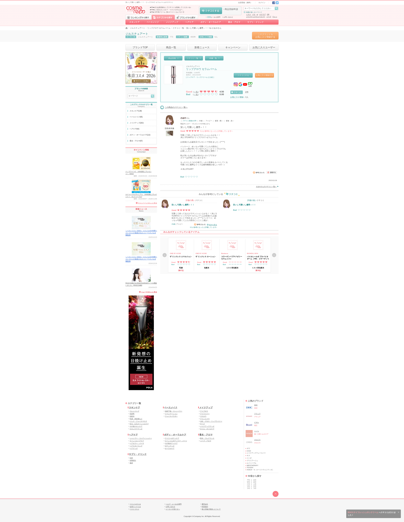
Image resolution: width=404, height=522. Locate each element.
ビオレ (256, 422)
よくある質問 (215, 17)
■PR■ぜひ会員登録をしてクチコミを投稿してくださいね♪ (170, 7)
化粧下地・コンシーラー (173, 411)
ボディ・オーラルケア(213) (140, 135)
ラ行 (248, 488)
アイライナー (205, 414)
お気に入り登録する (264, 75)
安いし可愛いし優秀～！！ (183, 205)
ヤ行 (254, 486)
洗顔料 (132, 414)
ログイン (261, 2)
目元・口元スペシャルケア (139, 424)
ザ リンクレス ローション (206, 256)
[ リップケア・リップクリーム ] (197, 77)
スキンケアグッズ (136, 429)
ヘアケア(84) (134, 129)
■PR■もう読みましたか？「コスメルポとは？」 (167, 10)
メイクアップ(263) (136, 123)
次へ (274, 255)
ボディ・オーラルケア (210, 22)
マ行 (248, 486)
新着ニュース (202, 47)
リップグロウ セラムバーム (158, 28)
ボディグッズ (169, 446)
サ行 (248, 482)
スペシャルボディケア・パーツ (176, 441)
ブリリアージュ (252, 460)
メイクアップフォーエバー (255, 17)
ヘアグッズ (134, 448)
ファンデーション (171, 414)
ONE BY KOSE (175, 253)
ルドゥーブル (251, 463)
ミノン (256, 431)
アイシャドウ (205, 419)
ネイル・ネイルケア (207, 429)
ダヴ (248, 448)
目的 (131, 458)
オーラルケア (169, 448)
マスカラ (203, 416)
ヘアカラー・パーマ (137, 443)
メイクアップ (172, 22)
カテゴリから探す (163, 17)
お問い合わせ (228, 17)
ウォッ (274, 17)
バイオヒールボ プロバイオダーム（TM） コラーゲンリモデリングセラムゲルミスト (258, 258)
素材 (131, 463)
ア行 (248, 480)
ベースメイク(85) (136, 117)
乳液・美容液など (136, 419)
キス (248, 455)
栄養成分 (133, 460)
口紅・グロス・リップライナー (211, 421)
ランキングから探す (138, 17)
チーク (202, 424)
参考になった (258, 172)
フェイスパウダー (171, 416)
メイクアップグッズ (207, 426)
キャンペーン (233, 47)
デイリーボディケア (172, 438)
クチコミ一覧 (178, 28)
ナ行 (248, 484)
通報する (272, 172)
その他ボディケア (171, 443)
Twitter (277, 2)
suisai (249, 451)
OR (268, 14)
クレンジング (134, 411)
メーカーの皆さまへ (173, 509)
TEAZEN (250, 467)
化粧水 (132, 416)
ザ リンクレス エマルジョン (181, 256)
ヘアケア (189, 22)
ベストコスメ (134, 509)
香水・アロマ (234, 22)
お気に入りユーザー (263, 47)
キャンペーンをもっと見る (147, 203)
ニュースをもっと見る (149, 292)
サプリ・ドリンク (255, 22)
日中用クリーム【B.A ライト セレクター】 (169, 12)
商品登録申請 (231, 9)
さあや (183, 118)
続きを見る (213, 225)
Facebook (273, 2)
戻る (165, 255)
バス (253, 14)
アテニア (257, 414)
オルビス (257, 440)
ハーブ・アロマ (205, 441)
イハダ (249, 458)
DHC (256, 405)
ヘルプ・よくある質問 (173, 504)
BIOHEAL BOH (252, 253)
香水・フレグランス (207, 438)
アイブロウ (204, 411)
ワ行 (254, 488)
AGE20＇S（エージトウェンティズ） (260, 470)
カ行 (254, 480)
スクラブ (262, 14)
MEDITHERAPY (252, 465)
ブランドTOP (140, 47)
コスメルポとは (135, 504)
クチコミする (211, 10)
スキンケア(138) (136, 111)
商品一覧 (171, 47)
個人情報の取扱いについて (211, 509)
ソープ (268, 17)
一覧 (196, 92)
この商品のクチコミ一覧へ (176, 107)
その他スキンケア (136, 426)
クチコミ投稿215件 (189, 121)
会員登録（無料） (245, 2)
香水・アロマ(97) (136, 141)
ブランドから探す (186, 17)
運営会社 (205, 504)
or (257, 14)
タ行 (254, 482)
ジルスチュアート (137, 28)
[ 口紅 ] (211, 77)
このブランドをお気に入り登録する (265, 35)
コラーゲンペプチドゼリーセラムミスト (231, 258)
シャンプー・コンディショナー (141, 438)
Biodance (224, 253)
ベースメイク (153, 22)
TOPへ (276, 494)
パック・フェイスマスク (138, 421)
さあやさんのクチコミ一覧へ (266, 186)
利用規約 (205, 506)
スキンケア (134, 22)
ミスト (248, 14)
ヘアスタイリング (136, 446)
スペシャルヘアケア (137, 441)
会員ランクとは (135, 506)
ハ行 (254, 484)
